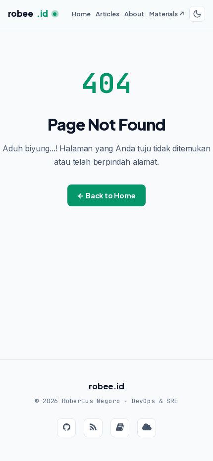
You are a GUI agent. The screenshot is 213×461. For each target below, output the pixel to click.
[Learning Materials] (146, 427)
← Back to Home (106, 195)
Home (81, 14)
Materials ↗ (166, 14)
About (134, 14)
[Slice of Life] (119, 427)
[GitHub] (66, 427)
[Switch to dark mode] (197, 14)
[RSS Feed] (93, 427)
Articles (107, 14)
